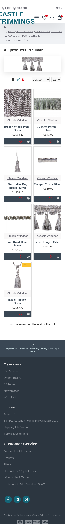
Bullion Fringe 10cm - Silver (17, 128)
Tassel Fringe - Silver (47, 242)
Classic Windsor (17, 121)
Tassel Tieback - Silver (18, 301)
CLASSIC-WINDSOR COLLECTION (25, 35)
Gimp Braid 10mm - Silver (17, 243)
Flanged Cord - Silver (47, 184)
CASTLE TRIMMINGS (16, 17)
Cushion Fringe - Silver (47, 128)
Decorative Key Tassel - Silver (17, 186)
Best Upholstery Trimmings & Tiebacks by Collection (35, 31)
